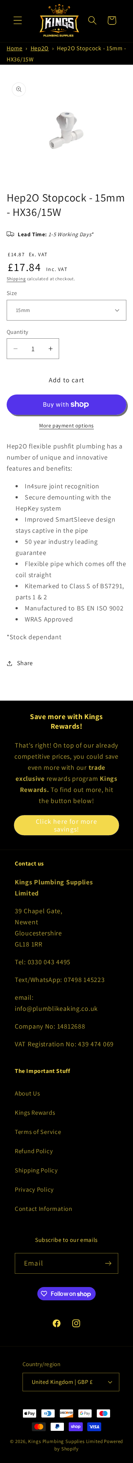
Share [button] (25, 663)
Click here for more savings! (66, 825)
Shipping (16, 278)
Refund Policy (34, 1151)
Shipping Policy (36, 1170)
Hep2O (40, 48)
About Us (27, 1093)
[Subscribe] (108, 1263)
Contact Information (43, 1209)
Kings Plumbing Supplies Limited (65, 1441)
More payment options (66, 425)
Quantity (17, 331)
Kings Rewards (35, 1112)
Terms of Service (38, 1132)
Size (12, 293)
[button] (18, 20)
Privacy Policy (34, 1189)
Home (15, 48)
